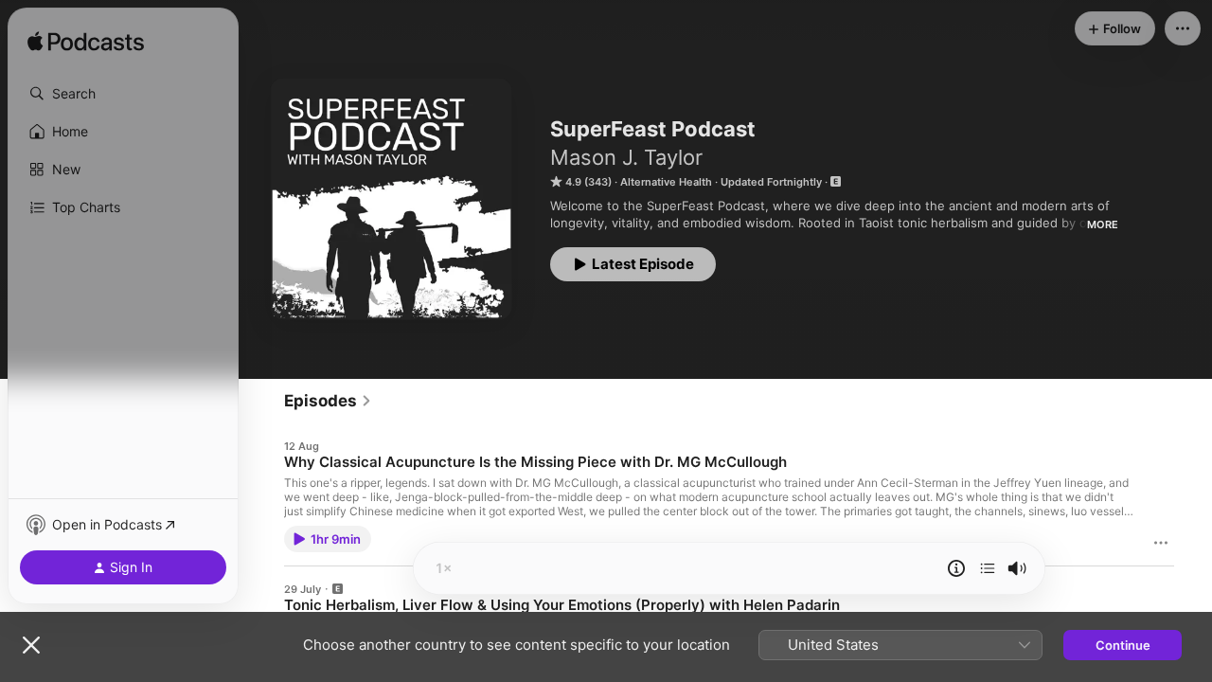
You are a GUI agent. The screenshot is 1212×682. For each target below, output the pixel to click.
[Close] (31, 645)
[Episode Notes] (956, 568)
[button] (123, 94)
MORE (1102, 224)
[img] (85, 42)
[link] (328, 400)
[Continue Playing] (987, 568)
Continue (1123, 645)
